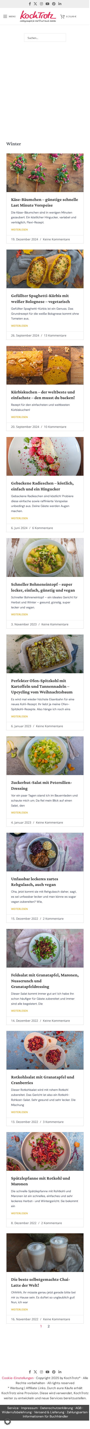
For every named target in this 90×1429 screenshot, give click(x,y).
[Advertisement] (45, 85)
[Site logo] (38, 16)
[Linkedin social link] (60, 4)
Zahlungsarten (77, 1412)
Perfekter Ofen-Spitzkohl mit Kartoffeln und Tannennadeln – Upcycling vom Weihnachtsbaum (42, 686)
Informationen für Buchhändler (45, 1416)
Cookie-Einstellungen (18, 1378)
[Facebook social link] (29, 4)
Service (13, 1408)
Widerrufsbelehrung (17, 1412)
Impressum (29, 1408)
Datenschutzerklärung (56, 1408)
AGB (78, 1408)
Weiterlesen (19, 229)
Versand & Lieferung (49, 1412)
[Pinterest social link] (54, 4)
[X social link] (35, 4)
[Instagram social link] (41, 4)
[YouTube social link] (47, 4)
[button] (7, 1421)
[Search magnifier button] (62, 38)
